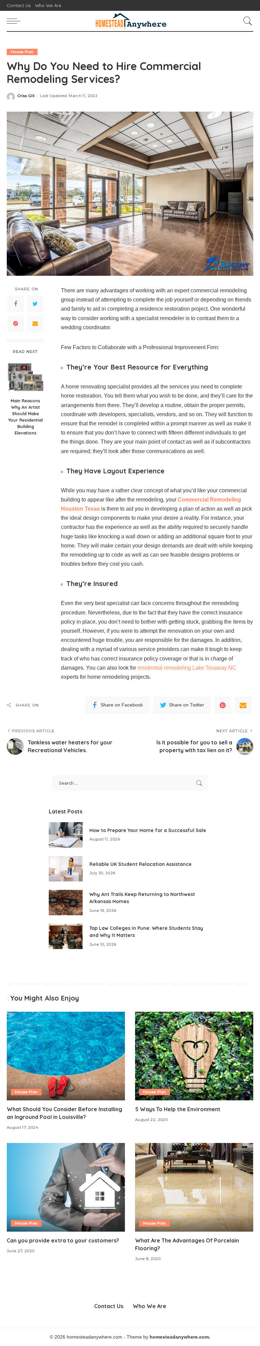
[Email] (35, 323)
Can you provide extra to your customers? (64, 1240)
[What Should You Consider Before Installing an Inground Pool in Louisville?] (66, 1056)
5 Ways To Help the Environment (177, 1109)
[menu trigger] (15, 21)
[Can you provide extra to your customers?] (66, 1187)
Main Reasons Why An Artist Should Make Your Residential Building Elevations (25, 416)
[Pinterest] (15, 323)
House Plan (22, 51)
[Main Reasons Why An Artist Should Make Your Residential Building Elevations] (25, 376)
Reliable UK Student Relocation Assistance (140, 864)
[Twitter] (35, 304)
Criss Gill (26, 96)
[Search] (246, 21)
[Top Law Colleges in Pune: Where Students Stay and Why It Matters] (66, 936)
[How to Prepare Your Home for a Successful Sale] (66, 835)
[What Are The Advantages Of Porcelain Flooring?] (194, 1187)
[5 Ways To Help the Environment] (194, 1056)
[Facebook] (15, 304)
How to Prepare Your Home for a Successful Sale (147, 830)
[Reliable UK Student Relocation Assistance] (66, 868)
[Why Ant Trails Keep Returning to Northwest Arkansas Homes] (66, 902)
